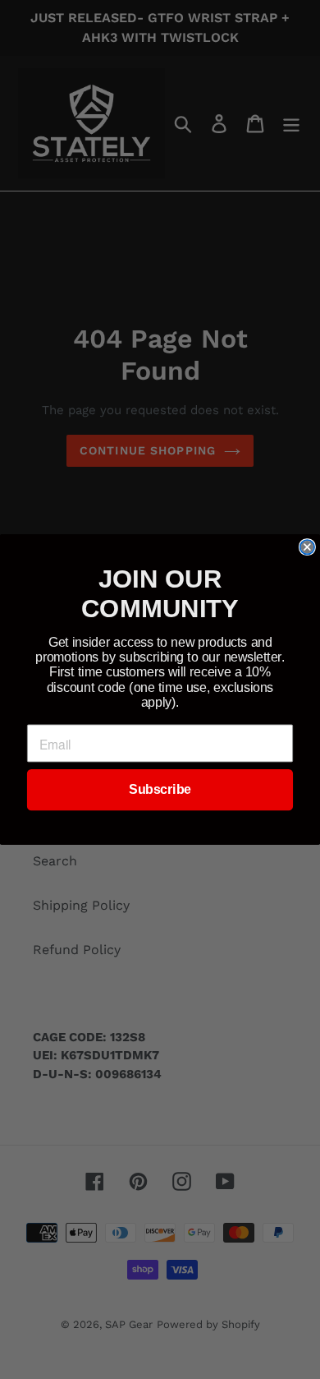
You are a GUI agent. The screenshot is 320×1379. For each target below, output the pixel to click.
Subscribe (159, 790)
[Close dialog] (307, 547)
